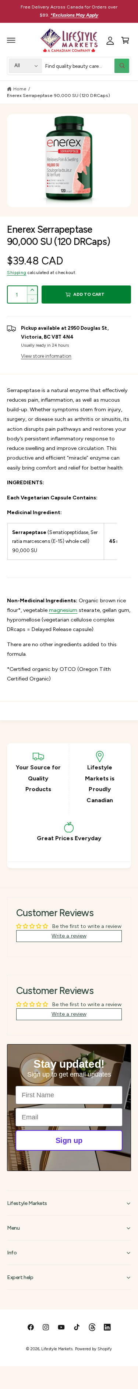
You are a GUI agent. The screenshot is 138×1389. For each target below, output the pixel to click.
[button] (11, 40)
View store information (46, 356)
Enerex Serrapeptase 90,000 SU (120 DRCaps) (58, 95)
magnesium (63, 610)
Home (19, 88)
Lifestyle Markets (56, 1349)
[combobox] (87, 66)
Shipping (16, 272)
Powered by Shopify (93, 1349)
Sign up (69, 1140)
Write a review (69, 935)
